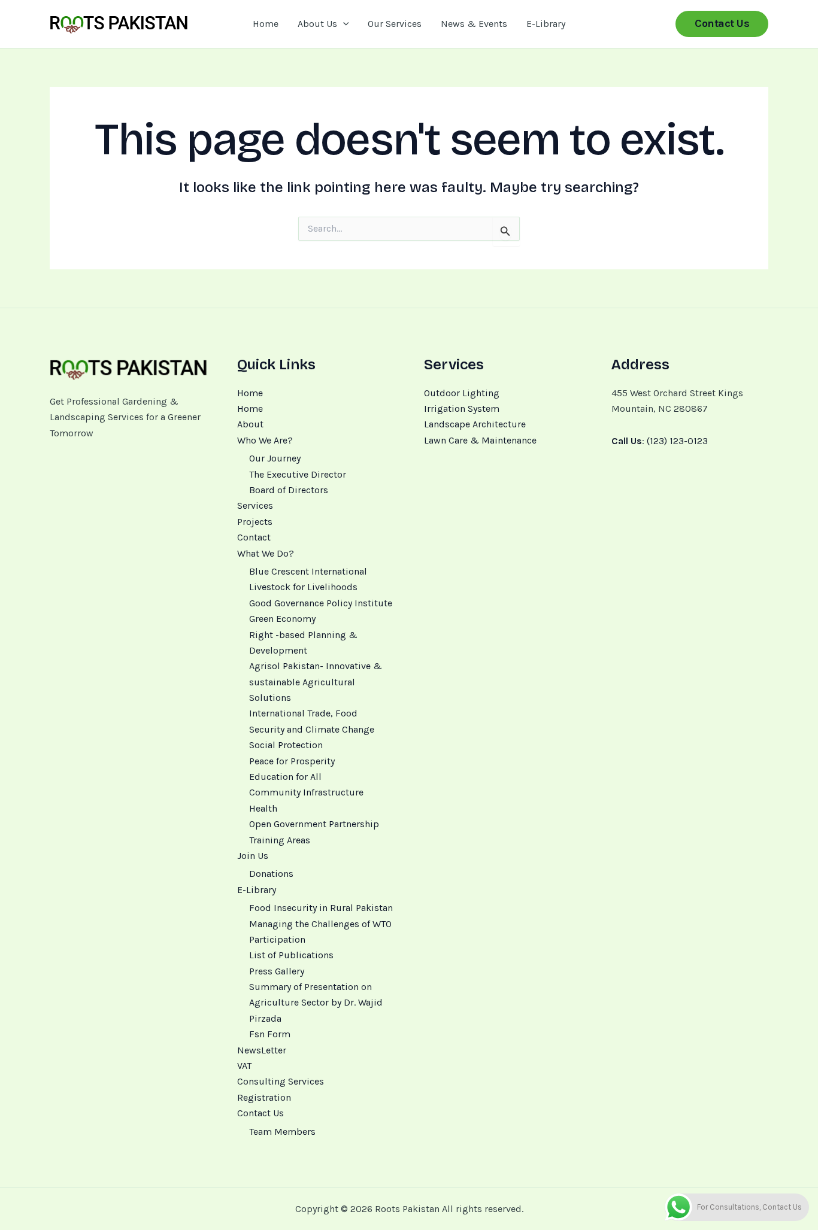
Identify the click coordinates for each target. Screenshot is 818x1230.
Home (265, 23)
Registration (264, 1097)
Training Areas (279, 840)
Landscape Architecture (475, 424)
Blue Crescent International (308, 571)
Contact (254, 537)
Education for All (285, 776)
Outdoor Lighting (461, 393)
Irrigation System (461, 408)
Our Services (395, 23)
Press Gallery (276, 971)
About (250, 424)
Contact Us (260, 1113)
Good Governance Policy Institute (320, 603)
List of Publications (291, 955)
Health (263, 808)
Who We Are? (265, 440)
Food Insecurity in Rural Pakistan (321, 907)
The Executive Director (297, 474)
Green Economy (282, 618)
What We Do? (265, 553)
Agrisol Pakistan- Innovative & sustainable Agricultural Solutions (315, 681)
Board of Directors (288, 490)
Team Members (282, 1131)
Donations (271, 873)
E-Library (545, 23)
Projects (254, 521)
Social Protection (286, 745)
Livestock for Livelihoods (303, 587)
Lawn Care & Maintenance (480, 440)
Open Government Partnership (314, 824)
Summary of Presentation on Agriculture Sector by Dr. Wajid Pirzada (316, 1002)
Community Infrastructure (306, 792)
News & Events (474, 23)
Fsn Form (269, 1034)
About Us (317, 23)
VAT (244, 1065)
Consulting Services (280, 1081)
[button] (343, 24)
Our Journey (275, 458)
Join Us (252, 855)
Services (255, 505)
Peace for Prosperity (292, 761)
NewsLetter (261, 1050)
